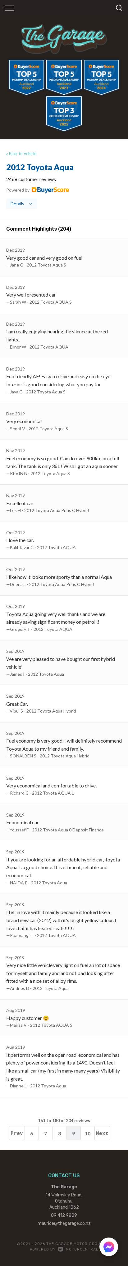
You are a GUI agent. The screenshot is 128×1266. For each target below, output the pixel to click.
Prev (17, 1133)
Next (102, 1133)
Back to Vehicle (22, 153)
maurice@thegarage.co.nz (64, 1223)
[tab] (64, 185)
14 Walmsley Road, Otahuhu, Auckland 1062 (64, 1201)
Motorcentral (82, 1249)
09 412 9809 (64, 1215)
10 (87, 1133)
